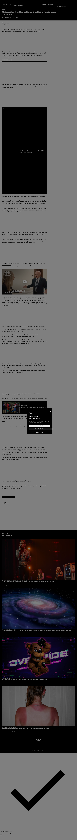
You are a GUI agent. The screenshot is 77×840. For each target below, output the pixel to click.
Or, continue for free (39, 432)
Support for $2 (40, 425)
